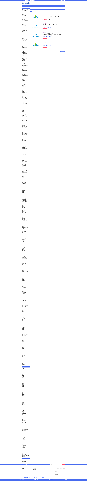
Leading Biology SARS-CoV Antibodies (24, 81)
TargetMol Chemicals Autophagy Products (24, 112)
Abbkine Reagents (24, 139)
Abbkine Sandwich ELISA (24, 142)
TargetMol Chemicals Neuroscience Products (24, 117)
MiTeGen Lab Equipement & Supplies (24, 148)
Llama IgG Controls (24, 300)
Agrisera (23, 402)
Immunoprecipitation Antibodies (24, 291)
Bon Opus (23, 403)
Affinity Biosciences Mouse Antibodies (25, 17)
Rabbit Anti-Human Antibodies (24, 336)
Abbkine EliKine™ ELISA (24, 126)
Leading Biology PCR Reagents (24, 69)
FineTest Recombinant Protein (24, 166)
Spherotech (23, 414)
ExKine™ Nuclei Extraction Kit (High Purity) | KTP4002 (50, 24)
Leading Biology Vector (24, 83)
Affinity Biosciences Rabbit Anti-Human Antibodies (24, 22)
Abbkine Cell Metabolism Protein (24, 121)
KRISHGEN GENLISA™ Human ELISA (25, 299)
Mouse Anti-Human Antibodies (24, 309)
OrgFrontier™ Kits (24, 318)
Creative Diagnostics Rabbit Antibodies (25, 217)
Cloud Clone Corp (24, 383)
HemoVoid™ (23, 277)
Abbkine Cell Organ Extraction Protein (24, 122)
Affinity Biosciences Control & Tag (25, 12)
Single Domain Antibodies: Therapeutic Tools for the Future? (60, 468)
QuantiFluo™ (23, 328)
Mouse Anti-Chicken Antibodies (24, 304)
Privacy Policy (65, 479)
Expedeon (23, 423)
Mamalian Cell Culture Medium (24, 301)
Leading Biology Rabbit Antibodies (24, 77)
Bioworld (23, 385)
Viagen (22, 432)
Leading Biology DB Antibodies (24, 56)
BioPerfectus (23, 453)
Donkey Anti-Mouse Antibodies (24, 230)
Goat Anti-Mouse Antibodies (25, 273)
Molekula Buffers (24, 89)
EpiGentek (23, 377)
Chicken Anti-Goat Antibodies (24, 206)
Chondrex (23, 419)
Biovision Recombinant (24, 199)
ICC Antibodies (23, 282)
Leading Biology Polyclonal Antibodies (24, 71)
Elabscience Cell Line (24, 40)
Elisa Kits (23, 237)
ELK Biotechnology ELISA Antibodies (24, 171)
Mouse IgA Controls (24, 312)
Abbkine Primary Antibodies (25, 133)
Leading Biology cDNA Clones (25, 54)
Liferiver (23, 446)
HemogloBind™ (23, 276)
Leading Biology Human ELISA (24, 64)
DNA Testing (23, 224)
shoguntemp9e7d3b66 (24, 108)
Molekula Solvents (24, 96)
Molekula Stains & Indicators (25, 97)
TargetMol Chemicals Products (24, 119)
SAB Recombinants (24, 349)
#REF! (43, 43)
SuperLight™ (23, 355)
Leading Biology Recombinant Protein (25, 79)
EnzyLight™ (23, 241)
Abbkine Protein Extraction (24, 134)
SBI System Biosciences (24, 405)
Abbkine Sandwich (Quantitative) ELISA (24, 141)
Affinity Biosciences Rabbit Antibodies (24, 24)
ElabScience (23, 382)
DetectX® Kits (23, 221)
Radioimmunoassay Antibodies (24, 340)
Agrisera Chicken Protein (24, 28)
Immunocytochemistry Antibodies (24, 286)
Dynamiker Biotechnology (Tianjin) (25, 455)
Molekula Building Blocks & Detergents (24, 91)
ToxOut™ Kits (23, 358)
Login (60, 0)
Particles (23, 321)
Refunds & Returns (50, 479)
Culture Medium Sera (24, 219)
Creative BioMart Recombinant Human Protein (25, 163)
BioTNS (23, 449)
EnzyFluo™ (23, 240)
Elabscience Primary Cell (24, 41)
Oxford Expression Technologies (25, 429)
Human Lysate (23, 281)
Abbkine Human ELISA (24, 127)
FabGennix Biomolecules (24, 255)
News (44, 468)
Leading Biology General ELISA (24, 62)
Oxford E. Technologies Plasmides (24, 104)
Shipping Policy (36, 479)
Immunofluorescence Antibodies (24, 288)
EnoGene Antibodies (24, 238)
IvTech (22, 431)
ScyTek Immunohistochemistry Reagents (24, 154)
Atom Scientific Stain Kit (24, 39)
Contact (44, 469)
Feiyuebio (23, 373)
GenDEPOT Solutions (24, 52)
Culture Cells (23, 218)
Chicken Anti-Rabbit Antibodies (24, 211)
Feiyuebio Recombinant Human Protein (24, 259)
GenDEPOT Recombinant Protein (24, 50)
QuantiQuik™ (23, 329)
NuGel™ (23, 317)
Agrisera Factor (23, 29)
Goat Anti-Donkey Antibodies (25, 271)
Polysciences (23, 456)
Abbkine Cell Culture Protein (25, 9)
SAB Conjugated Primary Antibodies (24, 347)
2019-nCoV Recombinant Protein (24, 181)
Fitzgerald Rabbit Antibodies (25, 167)
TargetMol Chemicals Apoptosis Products (24, 111)
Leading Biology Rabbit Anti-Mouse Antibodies (25, 74)
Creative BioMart (23, 404)
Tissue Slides (23, 357)
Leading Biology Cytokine (24, 55)
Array (22, 193)
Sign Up (63, 0)
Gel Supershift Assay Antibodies (24, 264)
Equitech (23, 421)
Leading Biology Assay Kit (24, 53)
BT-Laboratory (23, 378)
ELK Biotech (23, 427)
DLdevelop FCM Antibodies (24, 164)
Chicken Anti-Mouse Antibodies (24, 209)
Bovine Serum (56, 474)
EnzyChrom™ (23, 239)
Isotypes (23, 294)
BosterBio (23, 384)
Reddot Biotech (23, 394)
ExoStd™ (23, 249)
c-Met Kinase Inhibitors (24, 200)
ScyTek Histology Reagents (25, 152)
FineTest (23, 376)
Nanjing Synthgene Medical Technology (24, 438)
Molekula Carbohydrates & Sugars (24, 92)
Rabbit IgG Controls (24, 338)
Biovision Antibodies (24, 197)
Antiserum (23, 192)
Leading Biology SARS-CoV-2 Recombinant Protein (25, 82)
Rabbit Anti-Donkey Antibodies (24, 333)
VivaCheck (23, 448)
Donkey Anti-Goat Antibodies (25, 227)
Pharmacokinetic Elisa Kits (24, 177)
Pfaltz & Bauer (23, 387)
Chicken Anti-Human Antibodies (24, 207)
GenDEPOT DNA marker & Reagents (24, 47)
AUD (35, 0)
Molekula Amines (24, 86)
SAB (22, 369)
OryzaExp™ (23, 319)
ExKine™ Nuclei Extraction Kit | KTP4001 (48, 33)
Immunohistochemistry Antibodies (24, 289)
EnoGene (23, 368)
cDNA (22, 202)
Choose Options (45, 19)
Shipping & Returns (34, 469)
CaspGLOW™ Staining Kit (24, 201)
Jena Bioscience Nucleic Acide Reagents (24, 147)
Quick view (36, 29)
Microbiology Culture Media (25, 305)
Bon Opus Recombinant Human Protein (24, 160)
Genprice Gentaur (24, 430)
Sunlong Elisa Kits (24, 354)
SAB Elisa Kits (23, 348)
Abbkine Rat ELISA (24, 138)
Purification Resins (24, 326)
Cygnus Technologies (24, 420)
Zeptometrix (23, 418)
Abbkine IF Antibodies (24, 128)
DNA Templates (23, 364)
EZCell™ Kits (23, 250)
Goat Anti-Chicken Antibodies (24, 270)
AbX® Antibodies (24, 182)
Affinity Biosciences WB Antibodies (24, 25)
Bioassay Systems (24, 422)
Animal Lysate (23, 188)
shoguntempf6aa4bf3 (24, 109)
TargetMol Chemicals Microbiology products (24, 116)
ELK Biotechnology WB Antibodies (24, 172)
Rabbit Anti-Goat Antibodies (25, 334)
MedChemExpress (24, 391)
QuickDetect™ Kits (24, 330)
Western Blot (23, 362)
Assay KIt (23, 38)
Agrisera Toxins (23, 37)
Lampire (23, 409)
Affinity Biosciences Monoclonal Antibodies (24, 15)
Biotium (23, 374)
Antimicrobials (23, 190)
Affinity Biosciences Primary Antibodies (25, 20)
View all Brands (23, 457)
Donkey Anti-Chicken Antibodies (24, 226)
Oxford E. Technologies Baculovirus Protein (24, 99)
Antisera (23, 191)
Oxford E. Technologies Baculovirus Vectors (24, 100)
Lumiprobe (23, 412)
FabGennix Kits (23, 256)
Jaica (22, 428)
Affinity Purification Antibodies (24, 184)
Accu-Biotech (23, 439)
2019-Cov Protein (24, 178)
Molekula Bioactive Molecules (24, 87)
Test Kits (23, 356)
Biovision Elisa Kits (24, 198)
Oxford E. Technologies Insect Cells (24, 102)
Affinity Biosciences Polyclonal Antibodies (24, 19)
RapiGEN (23, 440)
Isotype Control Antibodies (24, 292)
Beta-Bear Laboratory (24, 454)
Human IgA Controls (24, 279)
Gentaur (23, 411)
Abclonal (23, 386)
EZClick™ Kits (23, 251)
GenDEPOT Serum (24, 51)
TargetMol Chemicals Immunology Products (24, 114)
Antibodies (23, 189)
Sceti (22, 400)
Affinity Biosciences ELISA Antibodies (24, 14)
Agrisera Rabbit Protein (24, 36)
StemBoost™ (23, 353)
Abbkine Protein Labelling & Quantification (25, 135)
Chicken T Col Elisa (24, 212)
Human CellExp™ (23, 278)
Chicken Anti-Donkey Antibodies (24, 204)
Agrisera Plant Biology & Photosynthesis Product (24, 32)
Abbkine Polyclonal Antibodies (24, 132)
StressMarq (23, 375)
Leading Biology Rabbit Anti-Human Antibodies (25, 72)
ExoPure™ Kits (23, 246)
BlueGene (23, 392)
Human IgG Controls (24, 280)
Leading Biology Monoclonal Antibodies (25, 66)
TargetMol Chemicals (24, 443)
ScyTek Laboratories (24, 413)
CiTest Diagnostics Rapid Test (24, 161)
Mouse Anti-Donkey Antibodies (24, 307)
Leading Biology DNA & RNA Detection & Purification (25, 58)
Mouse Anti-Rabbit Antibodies (24, 311)
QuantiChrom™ (23, 327)
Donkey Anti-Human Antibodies (24, 228)
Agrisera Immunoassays (24, 30)
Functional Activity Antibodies (24, 262)
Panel (22, 320)
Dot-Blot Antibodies (24, 233)
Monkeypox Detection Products (24, 174)
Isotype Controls (23, 293)
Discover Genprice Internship (57, 473)
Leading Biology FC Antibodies (24, 60)
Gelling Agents (23, 265)
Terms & (21, 479)
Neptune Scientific (24, 445)
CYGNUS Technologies (24, 220)
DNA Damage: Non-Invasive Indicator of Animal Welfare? (59, 471)
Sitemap (27, 480)
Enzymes (23, 242)
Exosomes (23, 248)
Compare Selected (63, 51)
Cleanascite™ (23, 213)
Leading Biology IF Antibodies (25, 65)
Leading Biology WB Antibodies (24, 85)
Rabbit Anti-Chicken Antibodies (24, 331)
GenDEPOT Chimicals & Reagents (24, 46)
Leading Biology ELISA (24, 59)
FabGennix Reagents (24, 257)
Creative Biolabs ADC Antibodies (24, 169)
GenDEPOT (23, 410)
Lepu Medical (23, 436)
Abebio (23, 395)
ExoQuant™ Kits (23, 247)
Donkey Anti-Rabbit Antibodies (24, 232)
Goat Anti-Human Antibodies (25, 272)
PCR (22, 322)
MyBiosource (23, 444)
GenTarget (23, 401)
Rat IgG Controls (23, 341)
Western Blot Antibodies (24, 363)
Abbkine (23, 393)
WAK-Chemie (23, 447)
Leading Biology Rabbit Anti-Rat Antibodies (25, 76)
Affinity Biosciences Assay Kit (24, 10)
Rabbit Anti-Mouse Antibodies (24, 337)
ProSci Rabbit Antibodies (24, 158)
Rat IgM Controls (23, 342)
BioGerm (23, 452)
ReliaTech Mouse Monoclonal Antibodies (25, 176)
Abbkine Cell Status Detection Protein (24, 125)
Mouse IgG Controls (24, 313)
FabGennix (23, 396)
